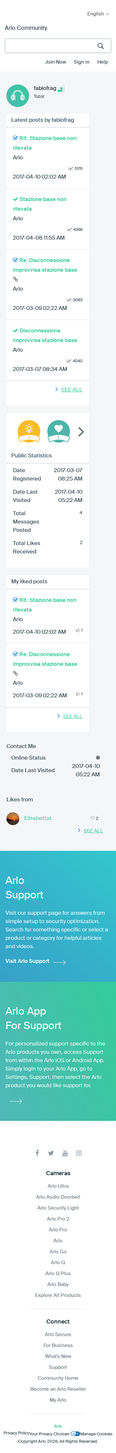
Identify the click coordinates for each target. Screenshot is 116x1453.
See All (71, 390)
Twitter (51, 1153)
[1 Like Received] (58, 431)
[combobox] (58, 46)
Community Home (58, 1378)
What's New (58, 1356)
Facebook (37, 1153)
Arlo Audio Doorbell (58, 1197)
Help (102, 62)
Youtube (65, 1153)
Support (58, 1367)
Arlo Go (58, 1251)
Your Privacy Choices (49, 1434)
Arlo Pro (58, 1230)
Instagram (79, 1153)
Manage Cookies (96, 1434)
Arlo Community (26, 28)
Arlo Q (58, 1262)
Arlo (18, 158)
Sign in (82, 62)
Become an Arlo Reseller (58, 1389)
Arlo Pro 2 (58, 1219)
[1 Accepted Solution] (29, 431)
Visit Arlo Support (27, 961)
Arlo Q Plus (58, 1273)
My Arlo (9, 4)
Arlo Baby (58, 1284)
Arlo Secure (58, 1334)
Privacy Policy (16, 1433)
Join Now (55, 62)
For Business (58, 1345)
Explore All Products (58, 1295)
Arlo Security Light (58, 1208)
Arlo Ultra (58, 1186)
